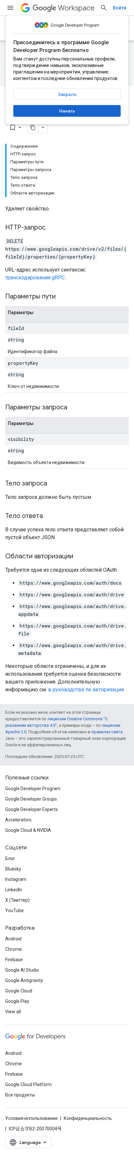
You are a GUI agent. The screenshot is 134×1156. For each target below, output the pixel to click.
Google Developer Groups (31, 799)
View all (13, 1011)
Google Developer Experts (31, 809)
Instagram (15, 879)
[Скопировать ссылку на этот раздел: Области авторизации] (79, 557)
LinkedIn (13, 889)
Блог (10, 858)
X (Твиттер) (17, 900)
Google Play (17, 1001)
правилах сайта (107, 731)
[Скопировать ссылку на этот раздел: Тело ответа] (49, 516)
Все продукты (20, 1094)
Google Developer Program (32, 788)
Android (13, 938)
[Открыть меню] (10, 8)
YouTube (14, 910)
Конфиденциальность (88, 1118)
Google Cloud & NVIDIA (28, 830)
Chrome (13, 949)
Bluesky (13, 868)
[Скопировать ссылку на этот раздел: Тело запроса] (53, 484)
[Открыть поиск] (104, 8)
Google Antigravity (24, 980)
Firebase (14, 959)
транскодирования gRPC (35, 277)
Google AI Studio (22, 970)
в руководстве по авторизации (86, 689)
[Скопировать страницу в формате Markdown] (33, 127)
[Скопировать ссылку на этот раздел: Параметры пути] (63, 297)
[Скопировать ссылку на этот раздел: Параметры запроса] (75, 408)
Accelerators (18, 819)
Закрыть (67, 94)
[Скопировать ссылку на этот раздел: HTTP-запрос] (52, 228)
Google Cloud (18, 990)
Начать (67, 111)
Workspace (76, 8)
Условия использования (31, 1118)
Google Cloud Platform (28, 1084)
